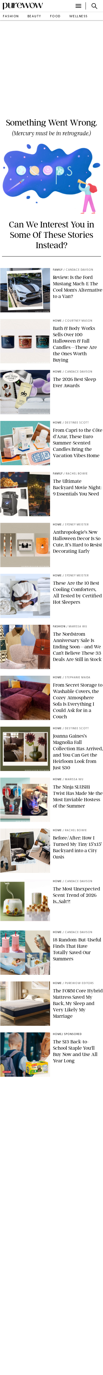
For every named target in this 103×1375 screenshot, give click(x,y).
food (55, 16)
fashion (11, 16)
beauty (34, 16)
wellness (78, 16)
